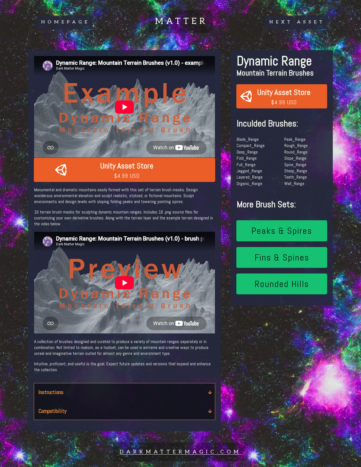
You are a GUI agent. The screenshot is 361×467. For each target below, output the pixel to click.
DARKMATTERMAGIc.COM (180, 452)
